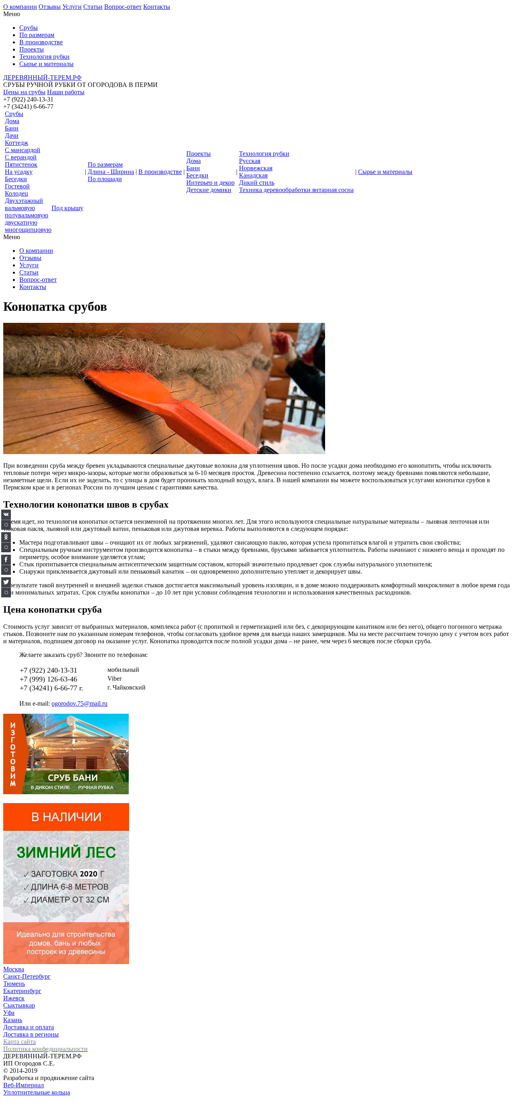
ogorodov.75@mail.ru (79, 703)
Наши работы (65, 92)
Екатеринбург (22, 990)
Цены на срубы (24, 92)
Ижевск (14, 998)
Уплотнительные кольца (36, 1092)
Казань (12, 1019)
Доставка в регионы (31, 1034)
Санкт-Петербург (27, 976)
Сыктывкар (19, 1005)
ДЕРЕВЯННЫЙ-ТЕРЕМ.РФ (42, 77)
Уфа (8, 1012)
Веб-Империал (23, 1085)
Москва (13, 969)
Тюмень (14, 983)
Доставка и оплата (28, 1027)
